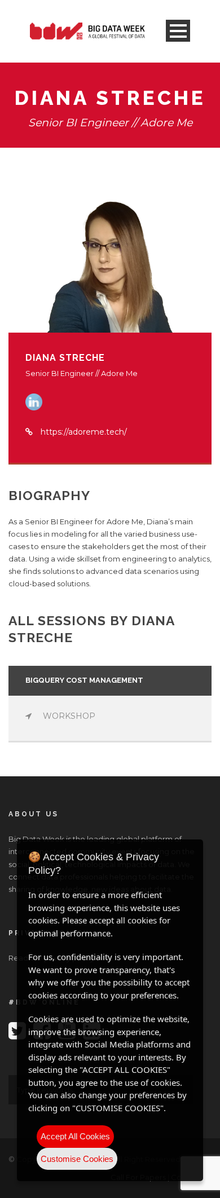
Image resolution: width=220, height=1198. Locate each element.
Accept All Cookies (75, 1136)
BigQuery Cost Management (84, 680)
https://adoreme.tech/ (84, 432)
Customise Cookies (77, 1159)
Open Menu (178, 31)
